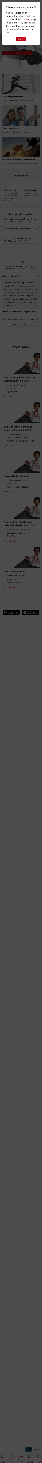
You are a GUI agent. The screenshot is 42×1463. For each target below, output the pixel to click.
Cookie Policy (24, 19)
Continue (21, 39)
